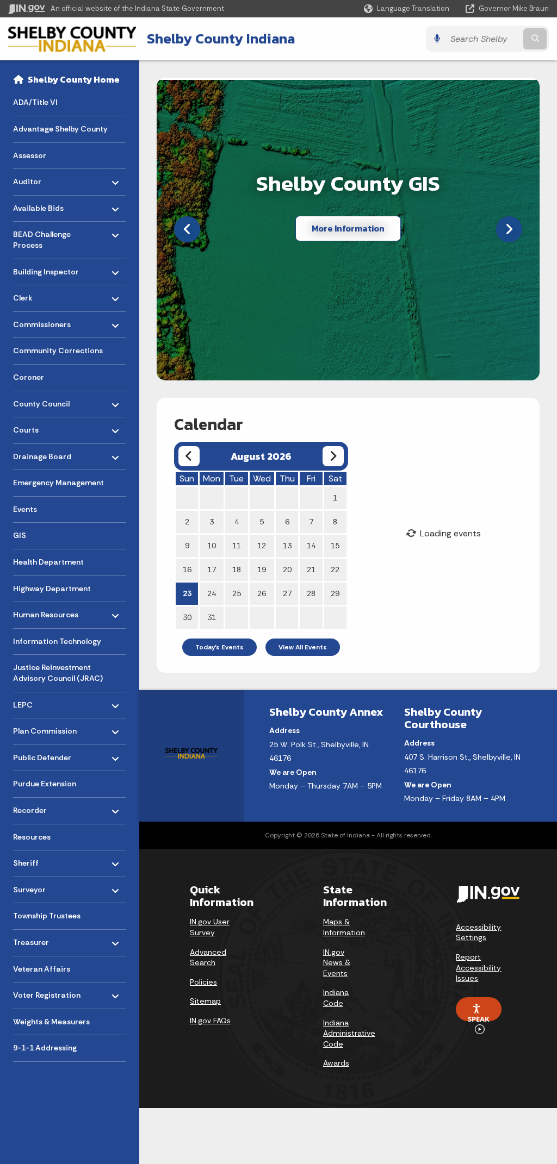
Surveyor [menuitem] (45, 887)
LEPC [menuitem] (45, 701)
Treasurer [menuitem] (45, 940)
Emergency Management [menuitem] (58, 482)
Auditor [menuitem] (45, 179)
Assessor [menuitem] (29, 155)
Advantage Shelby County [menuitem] (60, 129)
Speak (479, 1017)
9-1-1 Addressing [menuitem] (45, 1048)
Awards (336, 1063)
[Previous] (187, 229)
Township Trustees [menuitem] (47, 916)
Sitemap (205, 1001)
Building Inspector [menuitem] (46, 268)
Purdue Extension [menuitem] (44, 783)
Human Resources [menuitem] (45, 612)
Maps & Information (344, 927)
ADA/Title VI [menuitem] (35, 102)
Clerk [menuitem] (45, 295)
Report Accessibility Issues (478, 967)
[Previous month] (189, 456)
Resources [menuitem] (32, 837)
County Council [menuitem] (45, 400)
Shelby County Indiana (221, 38)
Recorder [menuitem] (45, 807)
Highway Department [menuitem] (52, 588)
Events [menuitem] (25, 509)
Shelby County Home (74, 79)
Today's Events (219, 647)
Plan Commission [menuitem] (45, 728)
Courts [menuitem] (45, 427)
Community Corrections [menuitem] (58, 350)
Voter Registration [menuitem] (47, 992)
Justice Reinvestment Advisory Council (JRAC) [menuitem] (58, 672)
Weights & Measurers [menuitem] (51, 1022)
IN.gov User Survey (210, 927)
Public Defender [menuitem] (45, 755)
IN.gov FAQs (210, 1020)
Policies (203, 982)
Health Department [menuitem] (48, 562)
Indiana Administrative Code (349, 1033)
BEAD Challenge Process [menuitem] (45, 237)
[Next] (509, 229)
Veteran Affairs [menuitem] (41, 969)
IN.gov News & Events (336, 962)
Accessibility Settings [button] (478, 932)
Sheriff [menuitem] (45, 860)
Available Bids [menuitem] (45, 205)
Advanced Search (208, 957)
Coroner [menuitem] (28, 377)
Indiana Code (336, 997)
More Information (348, 228)
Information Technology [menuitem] (57, 641)
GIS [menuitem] (19, 535)
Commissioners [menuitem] (45, 321)
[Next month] (333, 456)
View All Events (302, 647)
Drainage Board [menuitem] (45, 453)
